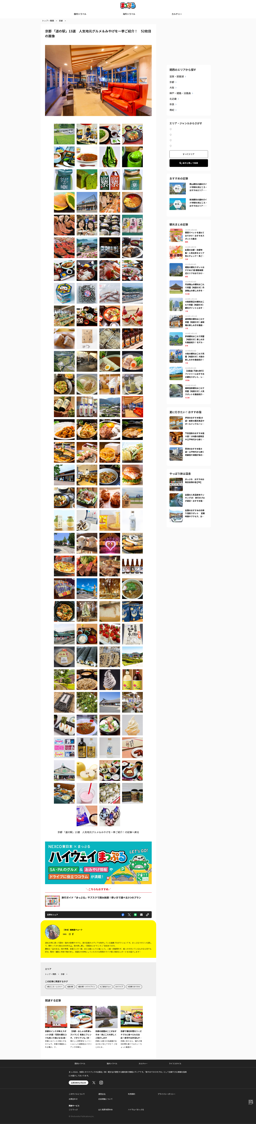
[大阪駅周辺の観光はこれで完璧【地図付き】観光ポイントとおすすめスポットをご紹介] (176, 299)
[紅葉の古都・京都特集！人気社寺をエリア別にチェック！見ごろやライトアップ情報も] (176, 247)
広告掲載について (105, 1099)
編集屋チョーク (76, 929)
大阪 (171, 87)
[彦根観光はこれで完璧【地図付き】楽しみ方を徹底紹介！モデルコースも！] (176, 334)
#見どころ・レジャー (54, 986)
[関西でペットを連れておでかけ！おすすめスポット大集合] (176, 230)
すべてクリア (189, 154)
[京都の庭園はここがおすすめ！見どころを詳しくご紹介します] (106, 1027)
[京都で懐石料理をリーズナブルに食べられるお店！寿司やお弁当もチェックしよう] (132, 1027)
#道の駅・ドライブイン (86, 986)
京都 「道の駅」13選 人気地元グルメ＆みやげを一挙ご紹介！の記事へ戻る (98, 832)
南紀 (171, 110)
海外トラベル (129, 13)
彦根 (186, 345)
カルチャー (177, 13)
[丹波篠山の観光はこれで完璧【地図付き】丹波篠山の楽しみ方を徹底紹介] (176, 282)
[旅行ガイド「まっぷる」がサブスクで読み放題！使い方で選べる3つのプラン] (52, 901)
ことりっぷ (73, 1109)
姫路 (186, 276)
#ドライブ (119, 986)
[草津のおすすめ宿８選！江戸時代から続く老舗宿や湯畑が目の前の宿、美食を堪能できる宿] (176, 449)
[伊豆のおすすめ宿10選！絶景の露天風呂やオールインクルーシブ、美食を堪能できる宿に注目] (176, 418)
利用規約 (131, 1094)
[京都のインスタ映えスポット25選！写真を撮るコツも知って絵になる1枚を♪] (56, 1027)
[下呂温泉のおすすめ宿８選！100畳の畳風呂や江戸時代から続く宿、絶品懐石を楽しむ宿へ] (176, 433)
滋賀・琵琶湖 (176, 76)
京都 (171, 82)
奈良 (171, 104)
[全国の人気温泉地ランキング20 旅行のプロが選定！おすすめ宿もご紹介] (176, 495)
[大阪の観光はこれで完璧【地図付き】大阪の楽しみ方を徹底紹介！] (176, 351)
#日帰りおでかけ (134, 986)
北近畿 (173, 98)
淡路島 (187, 380)
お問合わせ (73, 1099)
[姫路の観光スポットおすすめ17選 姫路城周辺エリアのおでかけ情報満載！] (176, 265)
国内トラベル (80, 13)
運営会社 (101, 1094)
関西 (186, 242)
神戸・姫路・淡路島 (180, 93)
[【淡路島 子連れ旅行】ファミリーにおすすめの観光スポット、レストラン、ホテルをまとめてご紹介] (176, 368)
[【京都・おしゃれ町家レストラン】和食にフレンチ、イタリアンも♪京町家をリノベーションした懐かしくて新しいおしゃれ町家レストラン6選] (81, 1027)
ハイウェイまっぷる (136, 1109)
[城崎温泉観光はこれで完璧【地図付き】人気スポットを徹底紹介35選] (176, 386)
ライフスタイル (175, 1063)
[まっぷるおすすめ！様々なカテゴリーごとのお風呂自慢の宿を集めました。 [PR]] (176, 479)
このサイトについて (77, 1094)
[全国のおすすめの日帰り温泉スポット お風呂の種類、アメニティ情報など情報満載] (176, 510)
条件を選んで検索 (190, 163)
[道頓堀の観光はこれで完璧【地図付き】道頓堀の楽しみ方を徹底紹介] (176, 316)
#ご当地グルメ (105, 986)
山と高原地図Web (105, 1109)
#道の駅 (70, 986)
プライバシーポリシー (166, 1094)
